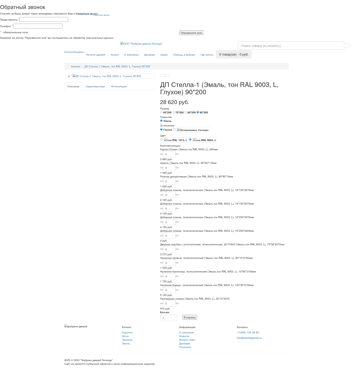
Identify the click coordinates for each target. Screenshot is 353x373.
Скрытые (127, 332)
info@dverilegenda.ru (249, 338)
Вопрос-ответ (187, 339)
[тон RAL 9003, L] (203, 140)
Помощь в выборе (184, 54)
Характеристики (95, 86)
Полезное (185, 347)
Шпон (125, 336)
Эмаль (126, 343)
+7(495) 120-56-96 (84, 14)
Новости (184, 336)
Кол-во (164, 312)
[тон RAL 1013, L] (174, 140)
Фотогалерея (119, 86)
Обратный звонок (101, 14)
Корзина (79, 52)
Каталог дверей (95, 54)
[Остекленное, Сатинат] (191, 130)
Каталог (69, 52)
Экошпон (127, 339)
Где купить (207, 54)
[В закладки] (162, 75)
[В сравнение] (167, 75)
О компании (131, 54)
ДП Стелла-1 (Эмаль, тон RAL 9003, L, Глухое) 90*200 (117, 66)
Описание (73, 86)
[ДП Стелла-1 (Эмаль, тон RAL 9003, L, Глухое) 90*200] (113, 76)
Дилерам (149, 54)
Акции (164, 54)
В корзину (190, 317)
